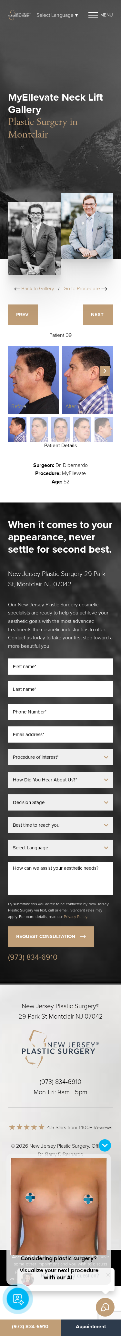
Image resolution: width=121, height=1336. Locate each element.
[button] (105, 371)
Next (98, 314)
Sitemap (20, 1171)
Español (60, 1179)
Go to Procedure (82, 288)
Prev (23, 314)
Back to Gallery (37, 288)
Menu (106, 15)
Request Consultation (45, 936)
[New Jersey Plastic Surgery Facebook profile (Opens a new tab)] (47, 1195)
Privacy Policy (75, 916)
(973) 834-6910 (32, 957)
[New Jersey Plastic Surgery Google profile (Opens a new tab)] (72, 1195)
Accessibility (89, 1171)
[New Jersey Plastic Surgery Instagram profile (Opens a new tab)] (23, 1195)
